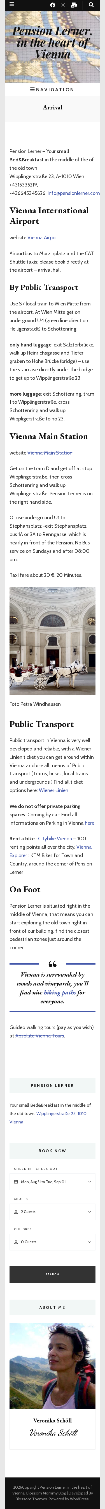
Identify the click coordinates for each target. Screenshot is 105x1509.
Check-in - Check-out (36, 1169)
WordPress (79, 1498)
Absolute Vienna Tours (39, 1036)
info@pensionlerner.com (74, 193)
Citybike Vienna (55, 839)
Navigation (55, 89)
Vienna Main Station (50, 453)
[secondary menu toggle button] (12, 4)
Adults (21, 1199)
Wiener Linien (53, 790)
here (89, 823)
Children (23, 1229)
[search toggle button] (91, 5)
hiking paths (59, 992)
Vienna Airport (43, 238)
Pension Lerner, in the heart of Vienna (52, 42)
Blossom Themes (31, 1498)
